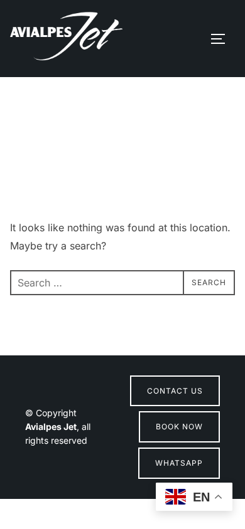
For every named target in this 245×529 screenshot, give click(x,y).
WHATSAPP (179, 463)
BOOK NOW (179, 426)
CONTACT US (175, 390)
